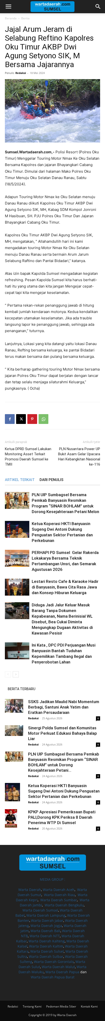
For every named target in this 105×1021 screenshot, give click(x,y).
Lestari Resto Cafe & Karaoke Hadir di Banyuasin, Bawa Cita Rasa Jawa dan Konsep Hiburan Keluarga (65, 587)
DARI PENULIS (51, 480)
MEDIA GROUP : (52, 879)
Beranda (11, 18)
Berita (25, 18)
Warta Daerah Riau (59, 894)
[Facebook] (10, 419)
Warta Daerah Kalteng (47, 941)
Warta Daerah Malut (58, 966)
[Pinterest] (32, 419)
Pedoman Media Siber (61, 1006)
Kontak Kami (89, 1006)
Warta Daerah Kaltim (46, 946)
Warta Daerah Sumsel (40, 910)
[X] (21, 419)
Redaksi (20, 73)
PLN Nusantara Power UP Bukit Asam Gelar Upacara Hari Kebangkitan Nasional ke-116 (79, 457)
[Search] (98, 6)
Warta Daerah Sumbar (58, 900)
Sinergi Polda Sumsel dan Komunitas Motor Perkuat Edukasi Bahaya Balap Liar (62, 733)
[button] (8, 6)
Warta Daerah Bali (45, 930)
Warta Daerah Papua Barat (52, 977)
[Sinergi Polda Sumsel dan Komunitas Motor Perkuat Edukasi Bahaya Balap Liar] (14, 730)
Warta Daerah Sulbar (46, 956)
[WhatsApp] (43, 419)
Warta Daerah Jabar (47, 920)
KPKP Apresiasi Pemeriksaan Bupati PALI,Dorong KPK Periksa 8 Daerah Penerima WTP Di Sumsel (61, 817)
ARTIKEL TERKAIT (20, 480)
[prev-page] (8, 674)
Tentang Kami (32, 1006)
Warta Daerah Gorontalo (54, 961)
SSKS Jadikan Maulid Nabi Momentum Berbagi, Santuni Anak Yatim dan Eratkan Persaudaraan (63, 707)
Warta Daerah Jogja (46, 925)
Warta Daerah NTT (45, 936)
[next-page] (16, 674)
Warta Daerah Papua (62, 972)
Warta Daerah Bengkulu (64, 905)
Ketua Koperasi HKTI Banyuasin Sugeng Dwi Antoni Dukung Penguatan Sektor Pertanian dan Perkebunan (64, 791)
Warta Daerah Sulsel (47, 951)
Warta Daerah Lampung (45, 915)
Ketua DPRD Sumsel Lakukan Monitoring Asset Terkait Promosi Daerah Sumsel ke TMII (28, 457)
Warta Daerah (29, 889)
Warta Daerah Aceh (58, 889)
